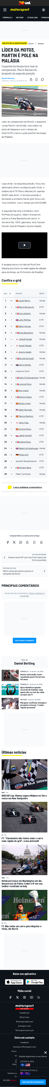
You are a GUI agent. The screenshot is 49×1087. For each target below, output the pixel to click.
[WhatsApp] (20, 542)
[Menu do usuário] (43, 10)
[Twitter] (14, 542)
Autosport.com (24, 1026)
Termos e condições (15, 1073)
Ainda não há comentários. (25, 594)
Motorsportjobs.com (24, 1021)
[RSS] (38, 997)
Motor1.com (24, 1017)
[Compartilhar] (31, 79)
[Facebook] (7, 542)
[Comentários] (43, 79)
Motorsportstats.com (25, 1030)
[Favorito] (36, 79)
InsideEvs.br (25, 1013)
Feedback (25, 1042)
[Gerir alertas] (41, 542)
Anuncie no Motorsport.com (24, 1047)
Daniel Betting (8, 78)
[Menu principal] (5, 10)
